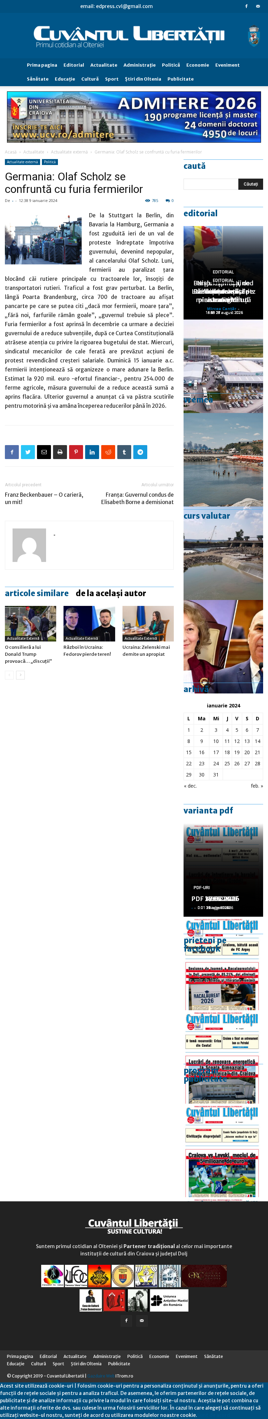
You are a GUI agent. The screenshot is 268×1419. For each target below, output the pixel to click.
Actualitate (103, 65)
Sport (112, 79)
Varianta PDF (208, 810)
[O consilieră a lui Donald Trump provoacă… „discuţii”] (30, 623)
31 (216, 774)
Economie (197, 65)
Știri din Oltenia (143, 79)
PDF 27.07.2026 (215, 899)
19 (237, 752)
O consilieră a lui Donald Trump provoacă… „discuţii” (28, 654)
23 (201, 763)
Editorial (74, 65)
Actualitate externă (69, 152)
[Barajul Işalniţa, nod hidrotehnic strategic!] (223, 553)
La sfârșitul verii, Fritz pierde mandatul (223, 295)
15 (189, 752)
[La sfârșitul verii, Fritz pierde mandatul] (223, 646)
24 (216, 763)
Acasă (11, 152)
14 (257, 741)
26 (237, 763)
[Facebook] (246, 6)
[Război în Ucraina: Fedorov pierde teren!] (89, 623)
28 (257, 763)
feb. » (257, 785)
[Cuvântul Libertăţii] (134, 35)
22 (189, 763)
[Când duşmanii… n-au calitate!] (223, 366)
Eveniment (227, 65)
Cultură (90, 79)
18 (227, 752)
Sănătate (38, 79)
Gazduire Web (101, 1376)
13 (247, 741)
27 (247, 763)
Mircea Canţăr (221, 308)
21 (257, 752)
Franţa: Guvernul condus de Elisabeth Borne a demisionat (137, 498)
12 (237, 741)
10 (216, 741)
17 (216, 752)
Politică (171, 65)
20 (247, 752)
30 (201, 774)
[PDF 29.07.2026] (223, 1150)
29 (189, 774)
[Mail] (258, 6)
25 (227, 763)
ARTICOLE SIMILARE (37, 593)
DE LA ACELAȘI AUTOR (111, 593)
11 (227, 741)
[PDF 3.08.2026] (223, 1057)
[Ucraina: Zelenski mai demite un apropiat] (148, 623)
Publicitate (181, 79)
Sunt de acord (213, 1415)
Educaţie (65, 79)
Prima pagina (42, 65)
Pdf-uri (202, 887)
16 (201, 752)
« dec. (190, 785)
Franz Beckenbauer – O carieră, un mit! (44, 498)
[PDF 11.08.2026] (223, 963)
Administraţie (140, 65)
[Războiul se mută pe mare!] (223, 459)
